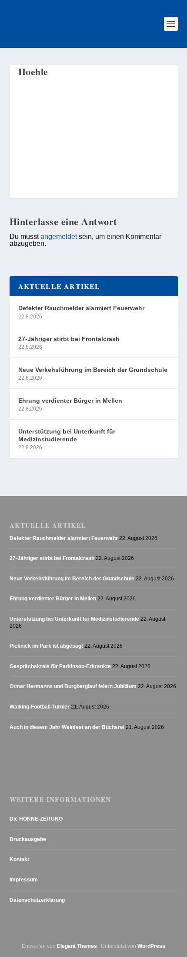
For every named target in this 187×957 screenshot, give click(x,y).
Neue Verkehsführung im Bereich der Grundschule (92, 369)
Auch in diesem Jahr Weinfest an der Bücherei (67, 727)
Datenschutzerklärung (37, 900)
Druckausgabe (28, 839)
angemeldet (58, 236)
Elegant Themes (77, 946)
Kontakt (19, 859)
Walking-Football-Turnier (40, 707)
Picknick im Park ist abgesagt (46, 646)
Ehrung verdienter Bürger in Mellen (70, 400)
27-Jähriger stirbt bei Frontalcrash (69, 338)
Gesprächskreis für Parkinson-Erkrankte (60, 666)
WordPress (151, 946)
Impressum (24, 880)
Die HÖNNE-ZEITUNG (36, 819)
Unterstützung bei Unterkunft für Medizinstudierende (66, 435)
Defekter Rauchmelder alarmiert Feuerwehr (81, 308)
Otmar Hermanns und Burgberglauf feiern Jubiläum (73, 686)
